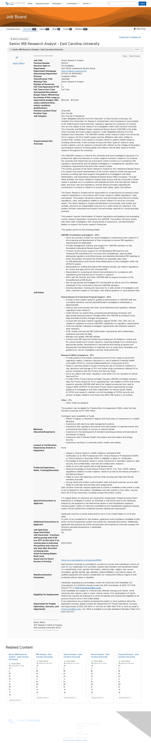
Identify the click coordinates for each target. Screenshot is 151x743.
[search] (109, 3)
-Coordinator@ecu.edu (90, 588)
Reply (125, 56)
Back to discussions (20, 39)
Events (67, 29)
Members (81, 29)
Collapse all (135, 37)
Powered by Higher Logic (75, 740)
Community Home (13, 29)
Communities (115, 724)
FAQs (113, 726)
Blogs (56, 29)
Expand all (124, 37)
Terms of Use (47, 726)
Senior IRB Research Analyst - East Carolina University (19, 656)
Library (44, 29)
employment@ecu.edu (71, 609)
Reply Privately (135, 56)
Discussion (29, 29)
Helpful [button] (137, 49)
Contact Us (115, 728)
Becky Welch (19, 63)
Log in (142, 3)
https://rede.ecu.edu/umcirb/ (74, 71)
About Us (46, 724)
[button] (57, 3)
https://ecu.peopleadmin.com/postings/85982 (81, 560)
